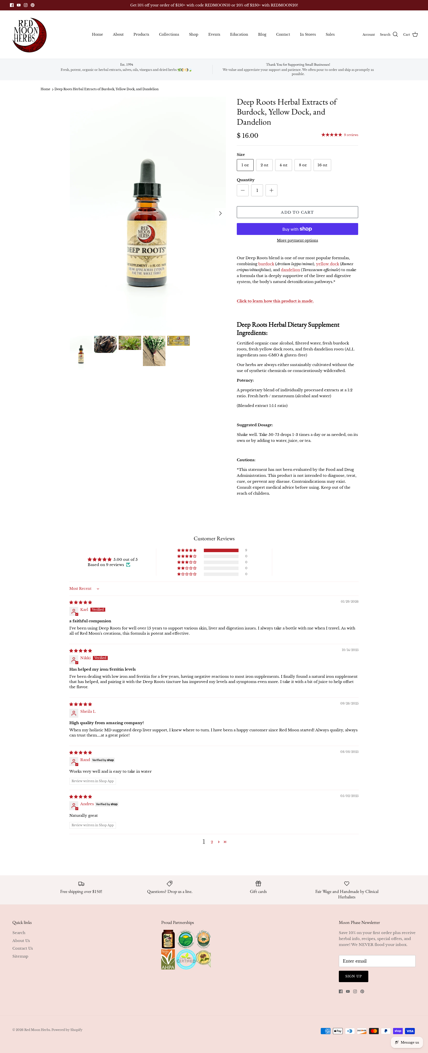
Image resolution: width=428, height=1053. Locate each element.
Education (239, 34)
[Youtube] (19, 5)
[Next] (220, 213)
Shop (193, 34)
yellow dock (327, 263)
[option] (148, 214)
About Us (21, 940)
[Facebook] (12, 5)
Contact (283, 34)
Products (141, 34)
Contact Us (22, 948)
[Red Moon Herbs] (29, 34)
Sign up (353, 976)
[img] (80, 602)
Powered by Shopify (67, 1030)
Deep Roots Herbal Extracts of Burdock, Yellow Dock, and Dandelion (106, 89)
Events (214, 34)
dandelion (290, 269)
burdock (266, 263)
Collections (169, 34)
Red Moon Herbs (37, 1030)
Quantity (246, 179)
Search (18, 932)
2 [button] (212, 842)
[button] (187, 550)
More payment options (297, 240)
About (118, 34)
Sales (330, 34)
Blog (262, 34)
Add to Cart (297, 212)
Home (97, 34)
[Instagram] (25, 5)
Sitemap (20, 956)
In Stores (308, 34)
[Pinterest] (32, 5)
